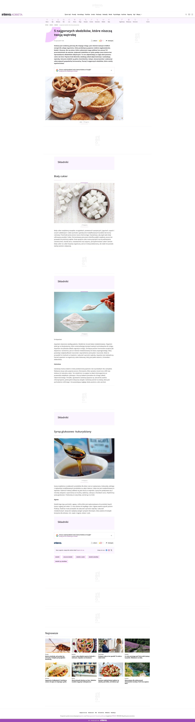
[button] (80, 14)
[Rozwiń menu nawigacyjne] (192, 14)
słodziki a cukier (80, 557)
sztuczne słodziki (67, 557)
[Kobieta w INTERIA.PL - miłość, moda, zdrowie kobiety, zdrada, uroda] (17, 14)
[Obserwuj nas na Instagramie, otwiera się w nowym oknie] (109, 550)
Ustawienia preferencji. (100, 716)
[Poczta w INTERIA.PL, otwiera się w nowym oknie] (189, 14)
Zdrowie (56, 24)
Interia (46, 24)
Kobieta (51, 24)
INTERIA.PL (114, 716)
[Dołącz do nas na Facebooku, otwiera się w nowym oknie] (106, 550)
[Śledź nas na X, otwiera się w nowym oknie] (111, 550)
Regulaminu (81, 716)
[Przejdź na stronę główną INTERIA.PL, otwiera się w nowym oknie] (6, 14)
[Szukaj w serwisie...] (186, 14)
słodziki (57, 557)
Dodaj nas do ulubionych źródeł (75, 71)
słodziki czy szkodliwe (61, 561)
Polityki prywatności (90, 716)
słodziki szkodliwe (93, 557)
